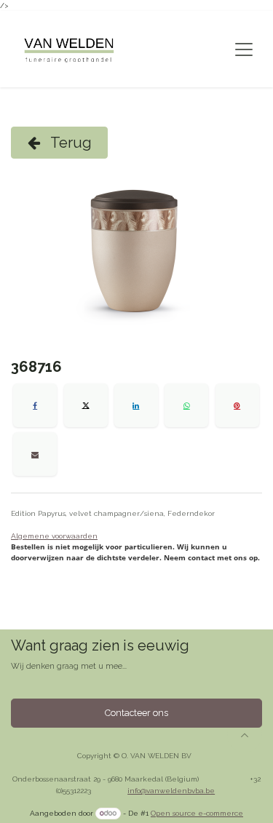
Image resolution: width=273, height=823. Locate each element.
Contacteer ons (136, 712)
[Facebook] (35, 405)
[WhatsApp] (186, 405)
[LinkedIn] (136, 405)
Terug (69, 142)
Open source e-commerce (197, 813)
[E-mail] (35, 454)
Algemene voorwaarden (54, 536)
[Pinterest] (237, 405)
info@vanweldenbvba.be (171, 791)
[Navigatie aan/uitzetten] (244, 49)
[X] (86, 405)
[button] (244, 734)
